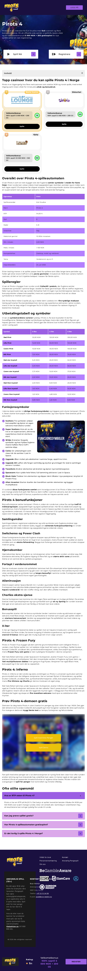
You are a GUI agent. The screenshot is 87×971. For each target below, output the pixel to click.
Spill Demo (43, 748)
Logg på (74, 7)
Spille (22, 126)
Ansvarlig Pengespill (70, 861)
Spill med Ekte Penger (43, 738)
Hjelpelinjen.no (12, 926)
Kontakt (65, 857)
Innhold (8, 73)
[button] (43, 795)
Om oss (43, 864)
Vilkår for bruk (45, 857)
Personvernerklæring (48, 861)
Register (76, 962)
